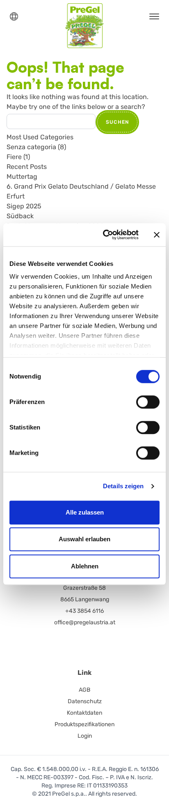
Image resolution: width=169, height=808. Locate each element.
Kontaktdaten (84, 712)
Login (85, 735)
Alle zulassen (85, 512)
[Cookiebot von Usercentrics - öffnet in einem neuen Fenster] (105, 234)
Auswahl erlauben (84, 539)
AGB (84, 689)
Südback (20, 216)
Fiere (14, 157)
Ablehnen (84, 566)
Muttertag (22, 176)
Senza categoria (31, 147)
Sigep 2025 (24, 206)
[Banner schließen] (157, 235)
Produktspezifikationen (84, 724)
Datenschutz (85, 701)
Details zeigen (123, 485)
